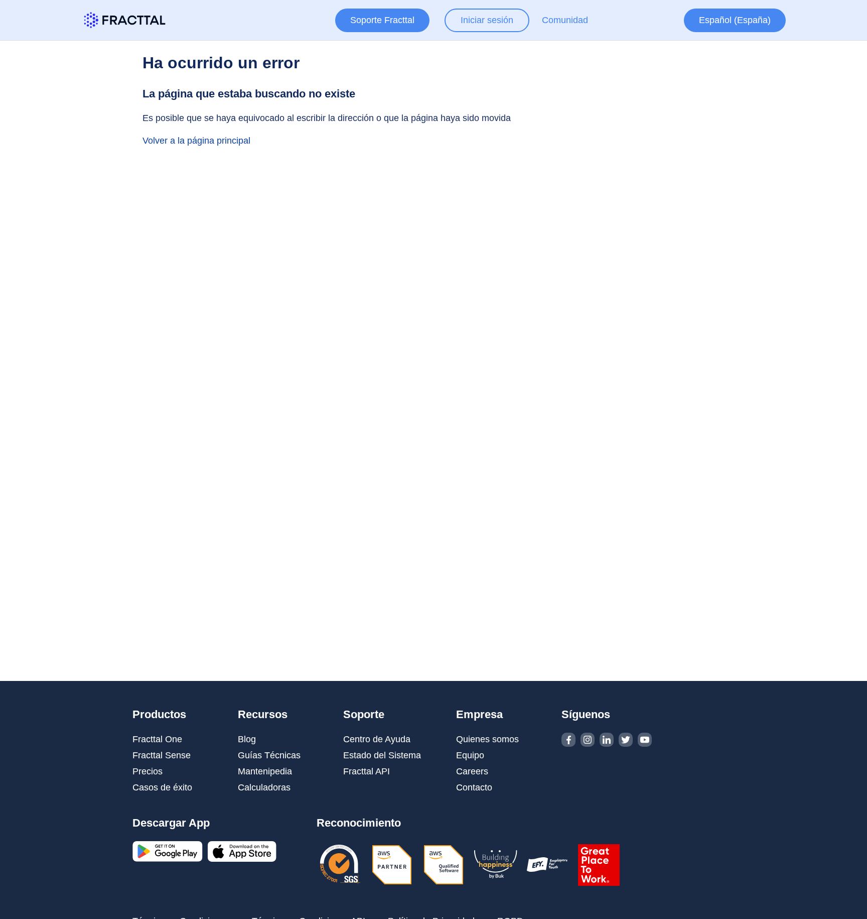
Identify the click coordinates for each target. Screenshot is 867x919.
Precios (147, 771)
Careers (472, 771)
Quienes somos (487, 739)
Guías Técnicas (269, 755)
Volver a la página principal (196, 141)
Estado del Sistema (382, 755)
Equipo (470, 755)
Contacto (474, 787)
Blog (247, 739)
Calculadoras (264, 787)
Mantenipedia (265, 771)
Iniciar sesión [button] (487, 20)
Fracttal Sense (161, 755)
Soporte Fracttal (382, 20)
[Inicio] (124, 20)
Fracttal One (157, 739)
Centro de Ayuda (376, 739)
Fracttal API (366, 771)
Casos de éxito (162, 787)
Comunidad (565, 20)
